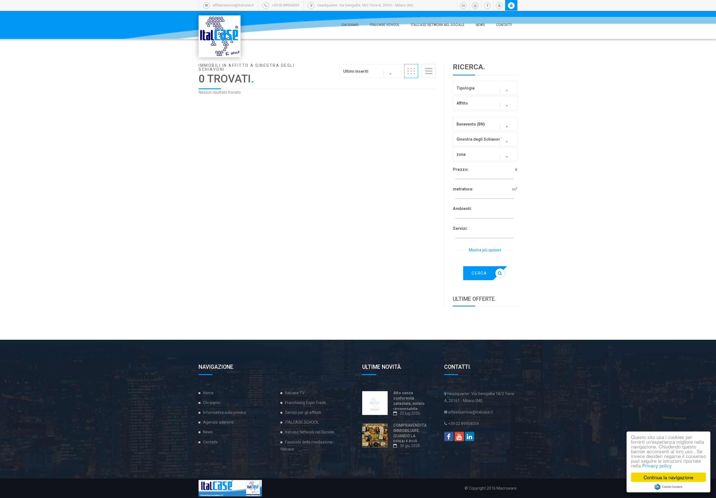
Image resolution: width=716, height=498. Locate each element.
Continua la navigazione (668, 477)
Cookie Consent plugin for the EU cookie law (668, 487)
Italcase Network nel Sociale (438, 25)
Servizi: (460, 228)
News (480, 25)
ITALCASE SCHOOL (385, 25)
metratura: (463, 189)
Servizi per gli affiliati (303, 412)
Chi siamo (350, 25)
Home (208, 393)
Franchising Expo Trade (305, 402)
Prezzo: (461, 169)
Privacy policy (657, 465)
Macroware (506, 488)
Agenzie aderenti (218, 422)
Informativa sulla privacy (224, 412)
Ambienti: (462, 208)
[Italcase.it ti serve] (219, 21)
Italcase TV (295, 393)
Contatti (504, 25)
